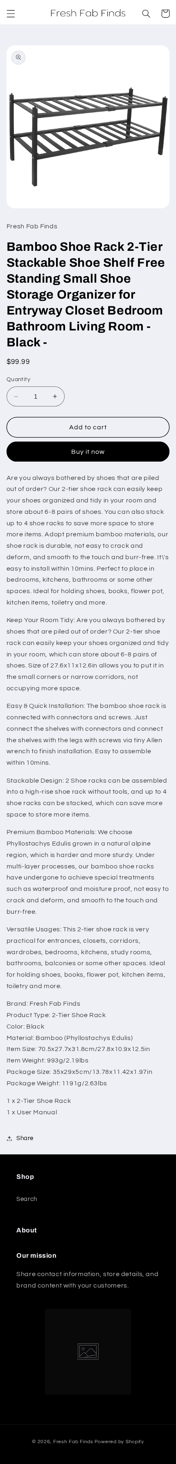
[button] (10, 13)
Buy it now (88, 452)
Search (26, 1199)
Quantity (18, 379)
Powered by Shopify (119, 1441)
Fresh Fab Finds (73, 1441)
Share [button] (25, 1138)
